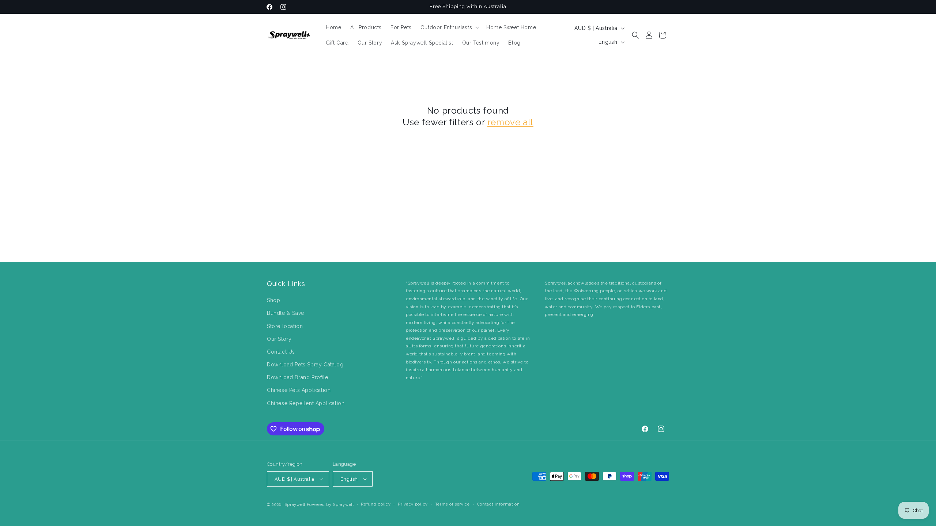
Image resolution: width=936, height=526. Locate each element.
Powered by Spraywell (330, 504)
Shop (273, 300)
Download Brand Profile (297, 377)
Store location (285, 326)
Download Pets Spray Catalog (305, 364)
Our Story (279, 339)
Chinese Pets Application (299, 390)
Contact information (498, 504)
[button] (449, 27)
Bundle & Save (285, 313)
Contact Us (281, 352)
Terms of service (452, 504)
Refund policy (375, 504)
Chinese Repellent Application (305, 403)
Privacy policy (413, 504)
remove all (510, 122)
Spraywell (294, 504)
